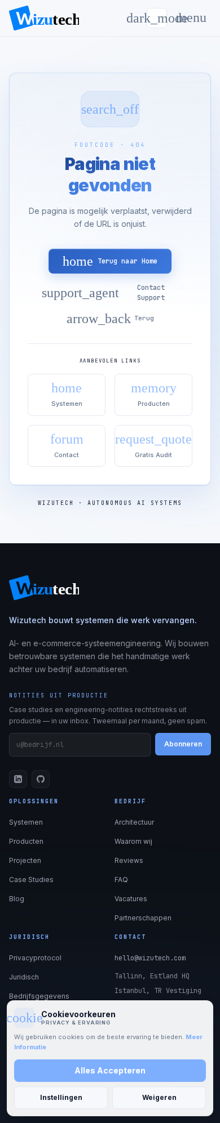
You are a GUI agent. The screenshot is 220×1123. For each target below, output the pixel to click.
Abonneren (183, 744)
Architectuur (134, 822)
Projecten (25, 860)
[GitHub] (41, 779)
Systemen (26, 822)
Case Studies (31, 879)
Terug (110, 318)
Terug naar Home (110, 261)
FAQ (121, 879)
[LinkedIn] (18, 779)
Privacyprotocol (35, 958)
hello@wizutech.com (150, 958)
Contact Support (103, 292)
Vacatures (131, 898)
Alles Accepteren (110, 1070)
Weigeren (159, 1097)
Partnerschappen (143, 918)
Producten (26, 841)
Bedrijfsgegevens (39, 996)
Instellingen (61, 1097)
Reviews (129, 860)
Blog (16, 898)
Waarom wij (133, 841)
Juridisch (24, 977)
